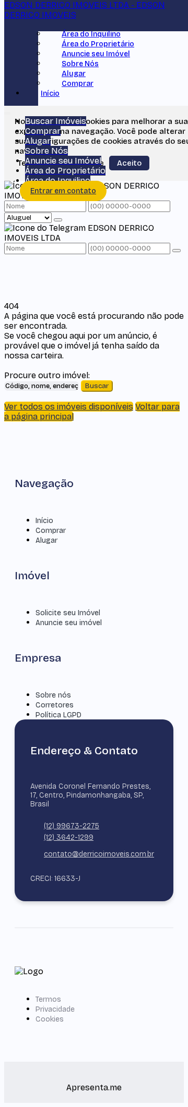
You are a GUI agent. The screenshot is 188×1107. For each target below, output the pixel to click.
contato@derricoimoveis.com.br (99, 854)
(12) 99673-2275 (71, 826)
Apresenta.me (94, 1087)
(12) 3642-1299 (68, 837)
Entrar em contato (63, 190)
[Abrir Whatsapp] (163, 1080)
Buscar (97, 386)
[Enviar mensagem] (58, 219)
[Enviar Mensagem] (176, 250)
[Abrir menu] (7, 111)
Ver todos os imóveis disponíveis (68, 407)
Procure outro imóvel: (47, 375)
